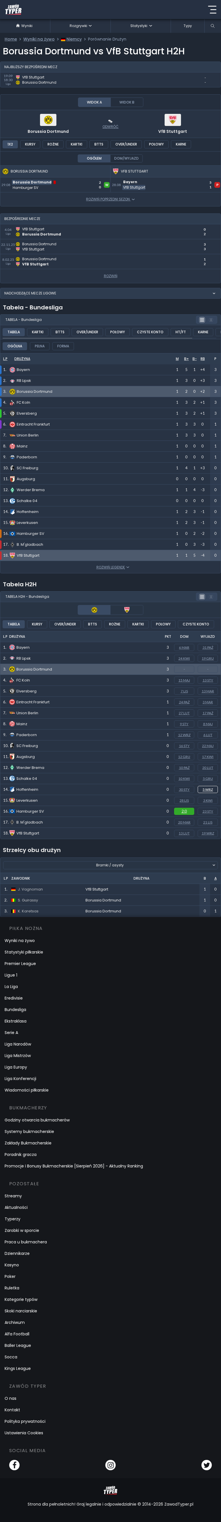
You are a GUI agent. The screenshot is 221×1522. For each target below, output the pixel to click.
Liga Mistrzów (18, 1055)
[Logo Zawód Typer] (13, 9)
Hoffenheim (27, 789)
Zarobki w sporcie (22, 1230)
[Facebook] (14, 1465)
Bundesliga (15, 1009)
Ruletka (12, 1288)
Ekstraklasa (15, 1021)
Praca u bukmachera (26, 1242)
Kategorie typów (21, 1299)
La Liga (11, 986)
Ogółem (94, 158)
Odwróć (110, 126)
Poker (10, 1276)
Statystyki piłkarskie (24, 952)
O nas (10, 1398)
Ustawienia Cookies (24, 1433)
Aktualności (16, 1207)
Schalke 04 (26, 778)
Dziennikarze (17, 1253)
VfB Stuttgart (172, 131)
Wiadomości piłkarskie (27, 1090)
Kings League (18, 1368)
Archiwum (15, 1322)
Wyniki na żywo (20, 940)
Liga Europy (16, 1067)
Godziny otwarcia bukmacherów (37, 1120)
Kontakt (12, 1410)
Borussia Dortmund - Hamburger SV (40, 180)
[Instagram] (110, 1465)
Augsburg (25, 756)
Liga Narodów (18, 1044)
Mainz (21, 724)
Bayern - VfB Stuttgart (136, 180)
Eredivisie (14, 998)
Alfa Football (17, 1334)
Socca (11, 1357)
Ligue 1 (11, 975)
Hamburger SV (30, 811)
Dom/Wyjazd (126, 158)
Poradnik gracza (21, 1154)
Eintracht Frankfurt (32, 702)
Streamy (13, 1196)
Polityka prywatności (25, 1421)
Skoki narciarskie (21, 1311)
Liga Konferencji (20, 1078)
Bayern (23, 647)
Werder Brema (30, 767)
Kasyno (12, 1265)
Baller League (18, 1345)
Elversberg (26, 691)
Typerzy (12, 1219)
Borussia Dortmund (48, 131)
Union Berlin (27, 713)
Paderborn (26, 735)
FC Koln (23, 680)
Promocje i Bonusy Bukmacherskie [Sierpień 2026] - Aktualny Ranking (74, 1166)
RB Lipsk (23, 658)
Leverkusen (27, 800)
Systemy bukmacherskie (29, 1131)
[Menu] (212, 9)
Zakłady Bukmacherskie (28, 1143)
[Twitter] (206, 1465)
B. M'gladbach (29, 822)
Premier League (20, 963)
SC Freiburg (27, 745)
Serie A (11, 1032)
